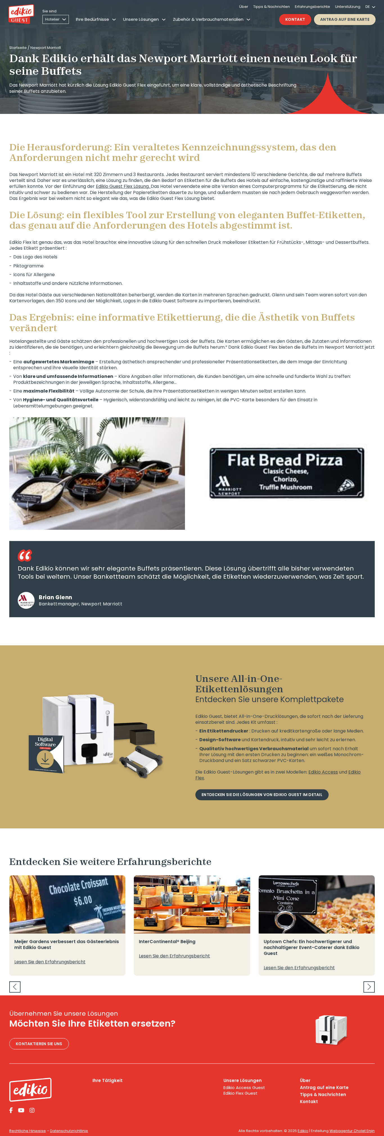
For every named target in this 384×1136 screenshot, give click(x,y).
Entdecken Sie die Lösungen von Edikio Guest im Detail (262, 794)
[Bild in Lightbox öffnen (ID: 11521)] (97, 473)
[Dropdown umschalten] (114, 19)
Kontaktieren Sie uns (39, 1044)
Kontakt (295, 19)
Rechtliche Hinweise (27, 1130)
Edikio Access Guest (244, 1087)
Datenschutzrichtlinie (69, 1130)
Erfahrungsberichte (312, 6)
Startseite (18, 47)
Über (243, 6)
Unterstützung (347, 6)
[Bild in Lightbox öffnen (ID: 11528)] (287, 473)
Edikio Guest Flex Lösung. (123, 186)
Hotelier (52, 19)
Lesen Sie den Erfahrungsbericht (49, 962)
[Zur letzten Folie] (15, 987)
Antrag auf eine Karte (344, 19)
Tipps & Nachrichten (271, 6)
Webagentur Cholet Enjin (352, 1130)
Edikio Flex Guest (240, 1093)
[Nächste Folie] (369, 987)
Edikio (303, 1130)
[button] (20, 518)
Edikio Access (323, 772)
